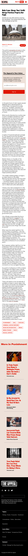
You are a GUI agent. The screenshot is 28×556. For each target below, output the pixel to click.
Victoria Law (10, 376)
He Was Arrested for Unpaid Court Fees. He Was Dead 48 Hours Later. (14, 401)
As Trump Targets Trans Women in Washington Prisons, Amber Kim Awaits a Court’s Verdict (13, 369)
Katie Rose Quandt (12, 439)
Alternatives (18, 519)
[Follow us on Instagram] (9, 490)
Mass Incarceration (9, 327)
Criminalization (6, 519)
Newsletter (5, 524)
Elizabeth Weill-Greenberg (11, 407)
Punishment (7, 322)
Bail (14, 322)
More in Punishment (14, 344)
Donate (21, 2)
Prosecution (14, 515)
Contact (4, 545)
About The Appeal (6, 532)
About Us (17, 2)
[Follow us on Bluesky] (6, 490)
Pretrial (8, 515)
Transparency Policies (17, 532)
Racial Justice (7, 332)
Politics (12, 519)
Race (15, 330)
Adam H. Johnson (7, 44)
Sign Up (14, 92)
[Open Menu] (26, 2)
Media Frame (7, 330)
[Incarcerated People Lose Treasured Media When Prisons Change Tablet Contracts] (14, 422)
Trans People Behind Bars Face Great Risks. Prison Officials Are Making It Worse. (14, 464)
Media (20, 327)
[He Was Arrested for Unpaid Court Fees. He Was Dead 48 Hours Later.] (14, 390)
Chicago (21, 322)
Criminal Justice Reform (11, 325)
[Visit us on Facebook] (3, 490)
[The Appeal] (4, 2)
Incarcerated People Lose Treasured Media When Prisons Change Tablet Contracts (14, 433)
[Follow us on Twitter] (12, 490)
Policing (4, 515)
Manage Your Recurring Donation (15, 545)
